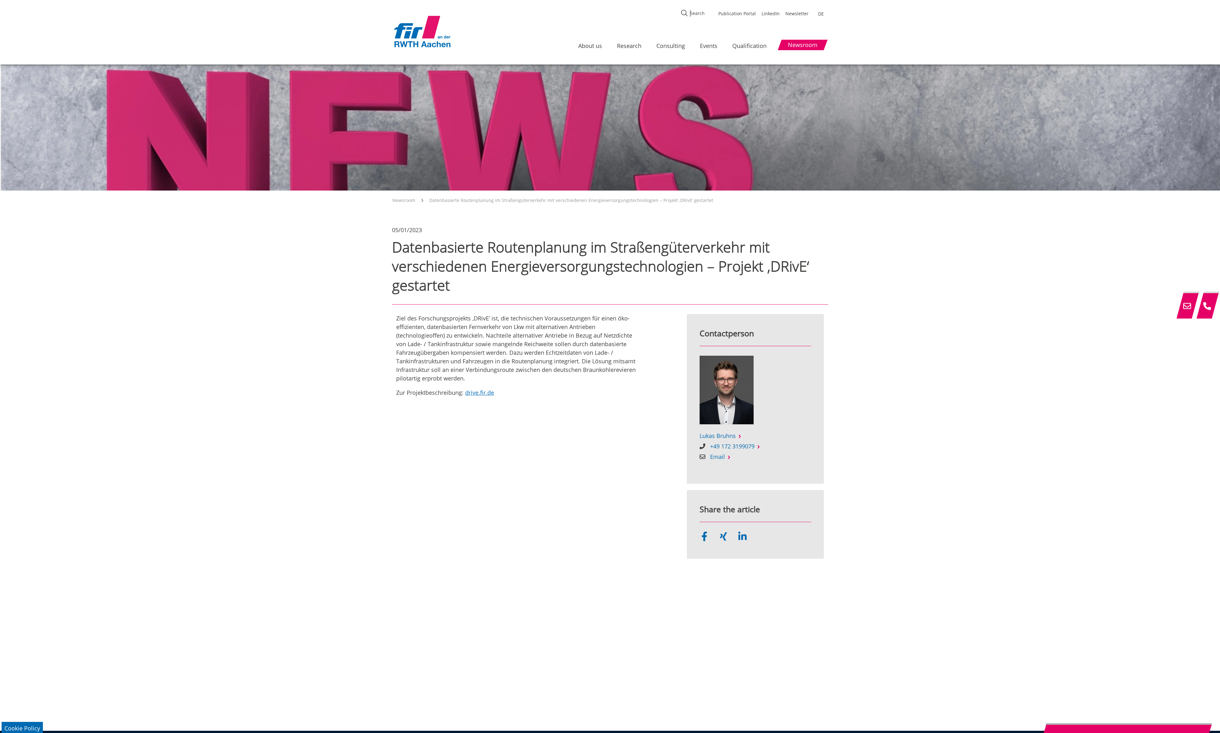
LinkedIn (771, 13)
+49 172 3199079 (732, 446)
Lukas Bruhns (718, 436)
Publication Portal (737, 13)
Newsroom (403, 200)
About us (590, 46)
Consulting (670, 46)
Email (717, 457)
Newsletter (797, 13)
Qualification (749, 46)
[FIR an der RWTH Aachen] (422, 31)
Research (629, 46)
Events (708, 46)
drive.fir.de (479, 392)
